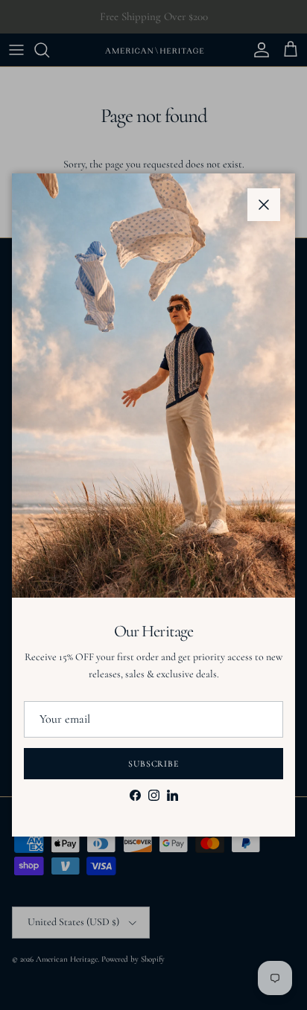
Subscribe (154, 763)
